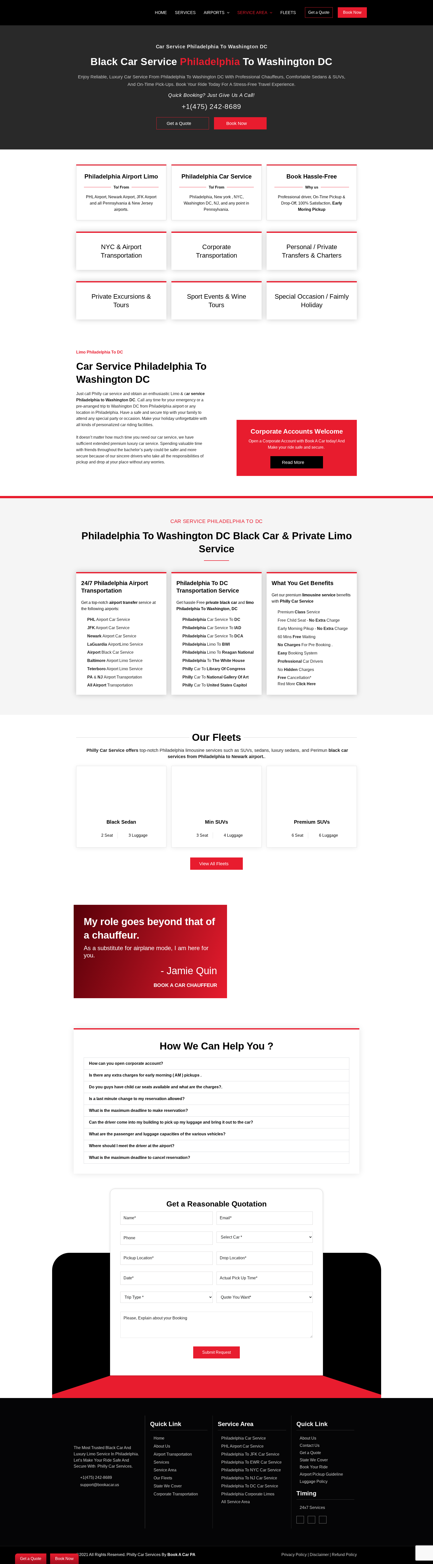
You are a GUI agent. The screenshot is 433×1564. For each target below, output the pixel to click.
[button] (227, 12)
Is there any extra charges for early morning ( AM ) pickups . (145, 1075)
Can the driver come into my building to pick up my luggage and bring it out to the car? (171, 1122)
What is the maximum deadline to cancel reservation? (139, 1157)
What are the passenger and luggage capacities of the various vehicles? (157, 1134)
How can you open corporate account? (126, 1063)
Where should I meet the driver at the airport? (131, 1146)
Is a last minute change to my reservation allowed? (137, 1099)
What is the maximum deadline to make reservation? (138, 1110)
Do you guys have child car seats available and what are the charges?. (155, 1087)
